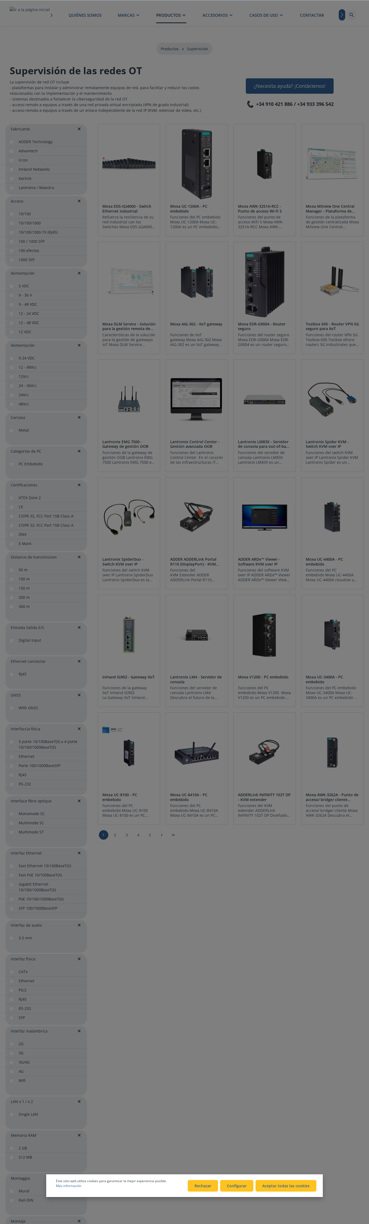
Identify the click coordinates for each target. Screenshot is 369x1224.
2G (21, 1043)
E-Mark (25, 543)
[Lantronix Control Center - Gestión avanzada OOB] (196, 399)
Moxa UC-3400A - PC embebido (324, 679)
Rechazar (202, 1185)
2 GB (23, 1148)
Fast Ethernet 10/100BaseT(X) (45, 865)
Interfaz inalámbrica (29, 1031)
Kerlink (25, 178)
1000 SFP (27, 259)
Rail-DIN (26, 1200)
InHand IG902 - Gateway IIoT (128, 677)
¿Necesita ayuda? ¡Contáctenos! (290, 86)
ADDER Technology (36, 141)
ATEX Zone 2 (30, 497)
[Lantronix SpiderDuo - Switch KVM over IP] (129, 517)
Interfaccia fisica (25, 728)
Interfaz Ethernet (26, 853)
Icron (23, 160)
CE (21, 506)
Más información (68, 1185)
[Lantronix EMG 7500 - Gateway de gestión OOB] (129, 399)
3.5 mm (25, 937)
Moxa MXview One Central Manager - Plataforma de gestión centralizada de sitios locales (330, 208)
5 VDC (24, 285)
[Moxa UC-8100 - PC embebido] (129, 752)
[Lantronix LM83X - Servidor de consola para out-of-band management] (264, 399)
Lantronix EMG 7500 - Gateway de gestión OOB (125, 444)
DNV (22, 534)
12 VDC (25, 331)
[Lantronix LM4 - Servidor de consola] (196, 634)
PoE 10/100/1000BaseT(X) (41, 899)
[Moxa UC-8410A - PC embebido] (196, 752)
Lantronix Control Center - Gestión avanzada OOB (194, 444)
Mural (24, 1190)
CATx (23, 971)
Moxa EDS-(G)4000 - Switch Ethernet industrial (126, 208)
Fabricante (20, 129)
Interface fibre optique (31, 800)
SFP (22, 1017)
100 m (24, 578)
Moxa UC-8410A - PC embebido (188, 797)
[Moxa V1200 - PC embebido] (264, 634)
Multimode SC (31, 822)
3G (21, 1052)
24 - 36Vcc (28, 385)
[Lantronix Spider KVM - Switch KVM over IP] (332, 399)
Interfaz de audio (26, 925)
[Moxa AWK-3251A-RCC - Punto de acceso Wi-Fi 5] (264, 164)
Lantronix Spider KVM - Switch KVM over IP (327, 444)
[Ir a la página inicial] (30, 14)
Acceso (17, 201)
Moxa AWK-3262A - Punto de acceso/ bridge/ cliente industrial (332, 797)
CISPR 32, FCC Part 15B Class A (46, 516)
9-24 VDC (27, 358)
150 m (24, 588)
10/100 (25, 213)
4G (21, 1071)
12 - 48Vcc (28, 367)
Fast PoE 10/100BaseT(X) (40, 874)
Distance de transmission (34, 557)
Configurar (237, 1185)
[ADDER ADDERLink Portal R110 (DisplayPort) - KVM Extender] (196, 517)
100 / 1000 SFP (32, 241)
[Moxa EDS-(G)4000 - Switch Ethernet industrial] (129, 164)
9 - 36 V (25, 295)
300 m (24, 606)
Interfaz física (23, 958)
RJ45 (22, 674)
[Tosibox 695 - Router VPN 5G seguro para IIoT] (332, 281)
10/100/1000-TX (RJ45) (38, 232)
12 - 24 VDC (29, 313)
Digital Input (30, 640)
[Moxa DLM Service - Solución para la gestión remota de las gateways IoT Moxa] (129, 281)
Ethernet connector (28, 661)
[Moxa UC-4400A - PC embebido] (332, 517)
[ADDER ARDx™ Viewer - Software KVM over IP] (264, 517)
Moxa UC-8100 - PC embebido (119, 797)
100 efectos (29, 250)
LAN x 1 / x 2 (22, 1101)
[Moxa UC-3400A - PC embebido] (332, 634)
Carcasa (18, 417)
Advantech (28, 150)
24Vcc (24, 394)
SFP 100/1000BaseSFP (38, 908)
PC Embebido (31, 463)
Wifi (22, 1080)
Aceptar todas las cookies (286, 1185)
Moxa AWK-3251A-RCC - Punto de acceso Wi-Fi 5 (260, 208)
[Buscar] (351, 14)
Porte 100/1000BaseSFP (40, 765)
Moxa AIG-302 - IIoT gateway (196, 324)
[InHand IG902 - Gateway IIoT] (129, 634)
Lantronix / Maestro (36, 187)
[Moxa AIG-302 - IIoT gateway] (196, 281)
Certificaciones (24, 484)
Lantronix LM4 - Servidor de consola (196, 679)
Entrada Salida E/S (27, 627)
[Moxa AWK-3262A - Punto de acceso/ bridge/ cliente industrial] (332, 752)
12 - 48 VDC (29, 322)
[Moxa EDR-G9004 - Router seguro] (264, 281)
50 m (23, 569)
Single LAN (28, 1114)
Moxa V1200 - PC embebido (263, 677)
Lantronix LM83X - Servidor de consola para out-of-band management (264, 444)
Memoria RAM (23, 1135)
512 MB (25, 1157)
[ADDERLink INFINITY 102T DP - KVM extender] (264, 752)
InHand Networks (34, 169)
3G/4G (24, 1062)
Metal (24, 430)
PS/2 (22, 990)
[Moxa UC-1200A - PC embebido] (196, 164)
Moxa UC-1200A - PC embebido (188, 208)
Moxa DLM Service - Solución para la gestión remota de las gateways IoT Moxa (129, 326)
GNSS (16, 695)
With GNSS (28, 707)
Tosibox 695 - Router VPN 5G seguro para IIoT (332, 326)
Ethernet (26, 756)
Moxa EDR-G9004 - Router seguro (262, 326)
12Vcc (24, 376)
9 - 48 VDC (28, 304)
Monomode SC (32, 813)
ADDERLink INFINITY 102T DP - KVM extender (264, 797)
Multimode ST (31, 832)
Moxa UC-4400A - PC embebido (324, 561)
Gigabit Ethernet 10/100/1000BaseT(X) (37, 887)
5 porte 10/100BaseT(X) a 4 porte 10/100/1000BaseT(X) (48, 744)
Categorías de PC (26, 451)
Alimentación (23, 273)
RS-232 (25, 783)
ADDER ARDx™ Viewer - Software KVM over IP (259, 561)
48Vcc (24, 403)
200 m (24, 597)
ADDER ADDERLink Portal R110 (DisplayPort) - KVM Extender (193, 561)
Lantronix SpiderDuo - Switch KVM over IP (122, 561)
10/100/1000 (30, 223)
